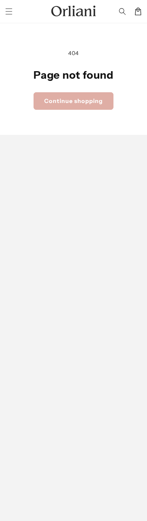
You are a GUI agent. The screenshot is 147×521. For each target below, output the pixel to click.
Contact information (115, 499)
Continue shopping (73, 100)
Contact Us (19, 459)
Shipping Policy (24, 401)
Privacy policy (110, 488)
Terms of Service (27, 444)
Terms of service (33, 499)
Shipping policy (72, 499)
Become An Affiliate (30, 387)
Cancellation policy (76, 509)
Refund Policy (22, 416)
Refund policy (75, 488)
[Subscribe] (133, 341)
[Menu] (9, 11)
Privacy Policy (22, 430)
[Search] (122, 11)
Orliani (47, 488)
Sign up (73, 228)
